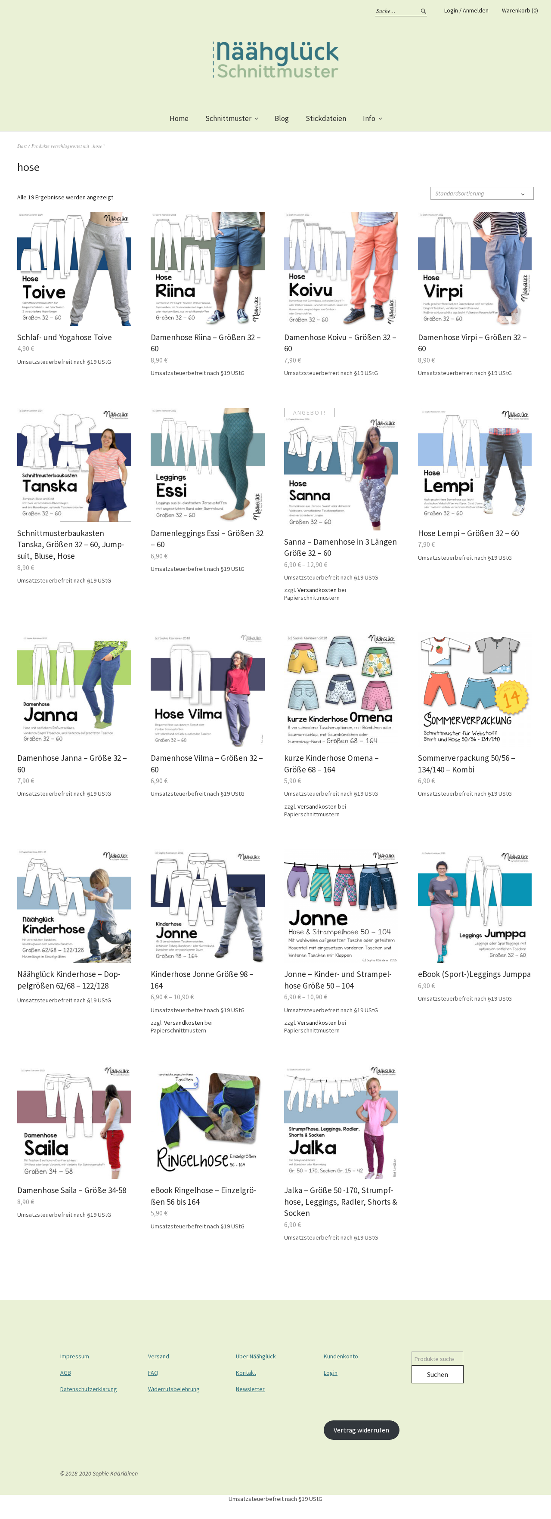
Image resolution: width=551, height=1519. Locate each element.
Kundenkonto (341, 1356)
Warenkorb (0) (520, 10)
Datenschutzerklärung (88, 1389)
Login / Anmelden (466, 10)
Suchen (437, 1374)
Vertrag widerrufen (361, 1430)
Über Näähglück (256, 1356)
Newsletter (250, 1389)
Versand (158, 1356)
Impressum (74, 1356)
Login (330, 1372)
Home (179, 118)
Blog (282, 118)
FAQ (153, 1372)
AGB (65, 1372)
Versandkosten (317, 590)
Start (22, 146)
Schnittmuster (228, 118)
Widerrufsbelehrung (174, 1389)
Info (369, 118)
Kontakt (246, 1372)
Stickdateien (326, 118)
